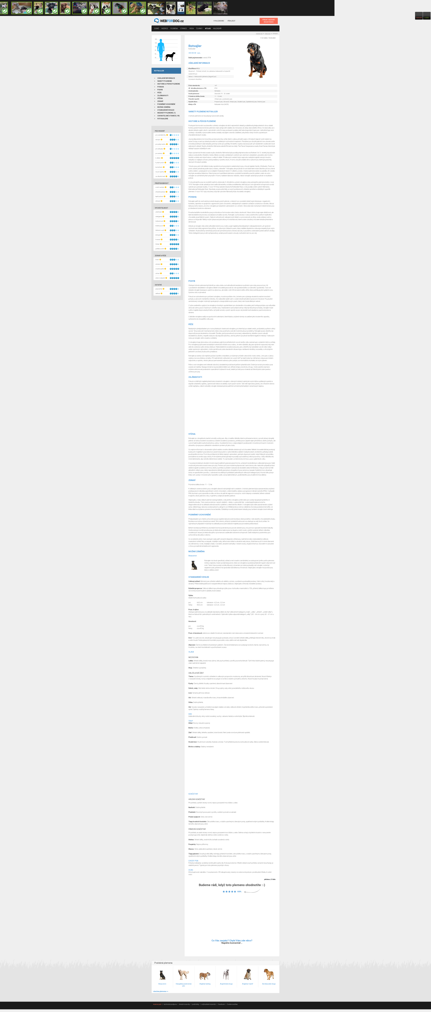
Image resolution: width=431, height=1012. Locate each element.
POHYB (160, 90)
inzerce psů (157, 1004)
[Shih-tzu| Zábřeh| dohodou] (94, 8)
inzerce (165, 28)
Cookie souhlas (232, 1004)
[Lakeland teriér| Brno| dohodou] (137, 8)
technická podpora (170, 1004)
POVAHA (160, 87)
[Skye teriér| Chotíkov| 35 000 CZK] (51, 8)
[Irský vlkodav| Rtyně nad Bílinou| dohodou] (21, 8)
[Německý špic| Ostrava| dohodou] (204, 8)
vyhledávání (218, 21)
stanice (183, 28)
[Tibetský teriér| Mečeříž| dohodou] (106, 8)
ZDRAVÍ (160, 101)
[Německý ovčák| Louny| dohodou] (191, 8)
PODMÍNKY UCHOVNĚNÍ (166, 104)
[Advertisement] (232, 258)
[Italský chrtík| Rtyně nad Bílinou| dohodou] (120, 8)
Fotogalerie (162, 119)
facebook (221, 1004)
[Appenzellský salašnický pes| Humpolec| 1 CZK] (156, 8)
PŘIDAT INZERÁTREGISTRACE (268, 21)
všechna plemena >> (160, 991)
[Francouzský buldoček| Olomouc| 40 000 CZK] (38, 8)
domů (156, 28)
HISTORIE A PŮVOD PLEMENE (168, 84)
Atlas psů (267, 33)
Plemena (174, 28)
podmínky (195, 1004)
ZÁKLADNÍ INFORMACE (166, 78)
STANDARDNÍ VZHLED (165, 110)
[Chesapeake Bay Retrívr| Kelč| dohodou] (65, 8)
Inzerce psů (259, 33)
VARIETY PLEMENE (164, 81)
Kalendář (217, 28)
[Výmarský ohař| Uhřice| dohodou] (220, 8)
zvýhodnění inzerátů (208, 1004)
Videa (191, 28)
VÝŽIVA (160, 98)
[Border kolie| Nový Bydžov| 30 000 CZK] (171, 8)
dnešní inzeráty (184, 1004)
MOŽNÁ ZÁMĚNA (163, 107)
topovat (419, 18)
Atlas (208, 28)
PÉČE (159, 93)
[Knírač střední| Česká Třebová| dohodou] (79, 8)
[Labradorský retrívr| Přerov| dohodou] (180, 8)
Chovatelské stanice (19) (168, 116)
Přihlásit (231, 21)
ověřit (426, 18)
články (199, 28)
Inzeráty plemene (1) (166, 113)
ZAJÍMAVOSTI (162, 95)
